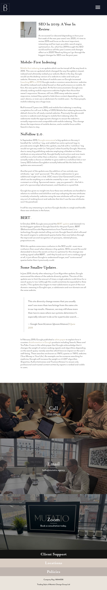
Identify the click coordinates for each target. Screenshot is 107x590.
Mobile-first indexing (29, 68)
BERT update (63, 223)
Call (53, 408)
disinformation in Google (40, 342)
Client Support (54, 554)
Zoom (53, 519)
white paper (60, 339)
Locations (53, 563)
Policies (53, 571)
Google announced (47, 140)
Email (53, 464)
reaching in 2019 (31, 82)
